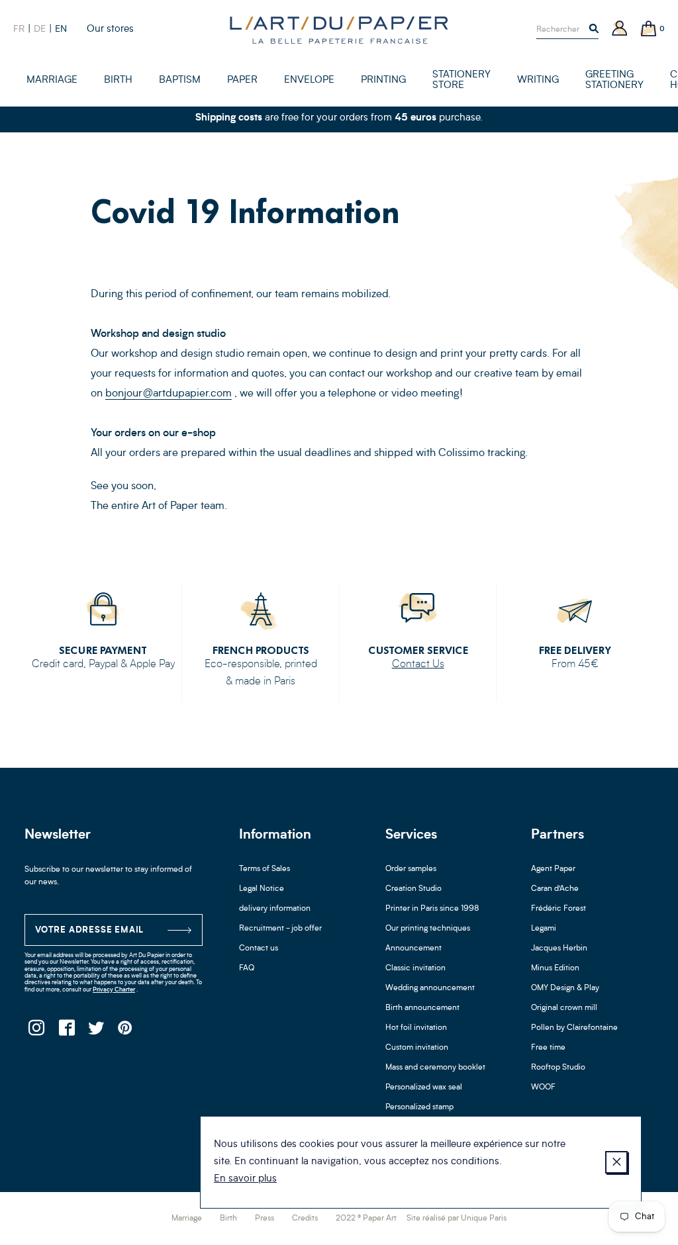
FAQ (246, 968)
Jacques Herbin (559, 948)
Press (264, 1218)
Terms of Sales (264, 869)
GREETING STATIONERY (614, 80)
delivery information (275, 909)
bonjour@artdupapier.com (168, 394)
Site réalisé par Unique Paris (457, 1218)
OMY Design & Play (565, 988)
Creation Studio (413, 889)
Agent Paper (553, 869)
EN (61, 29)
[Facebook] (65, 1031)
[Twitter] (95, 1031)
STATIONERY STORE (461, 80)
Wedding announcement (430, 988)
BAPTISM (180, 80)
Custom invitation (416, 1048)
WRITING (538, 80)
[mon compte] (620, 29)
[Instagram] (36, 1031)
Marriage (186, 1218)
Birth (228, 1218)
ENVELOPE (309, 80)
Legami (543, 929)
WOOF (543, 1087)
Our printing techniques (427, 929)
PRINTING (383, 80)
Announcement (413, 948)
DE (40, 29)
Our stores (110, 29)
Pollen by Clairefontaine (574, 1028)
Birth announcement (422, 1008)
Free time (548, 1048)
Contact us (258, 948)
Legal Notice (261, 889)
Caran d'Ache (555, 889)
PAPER (242, 80)
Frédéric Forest (558, 909)
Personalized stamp (419, 1107)
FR (18, 29)
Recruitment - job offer (280, 929)
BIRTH (118, 80)
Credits (305, 1218)
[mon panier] (649, 29)
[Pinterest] (125, 1031)
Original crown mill (564, 1008)
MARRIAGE (51, 80)
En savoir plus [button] (245, 1179)
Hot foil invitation (416, 1028)
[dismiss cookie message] (616, 1162)
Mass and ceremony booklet (435, 1068)
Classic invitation (415, 968)
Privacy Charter (114, 990)
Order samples (410, 869)
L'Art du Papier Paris (339, 30)
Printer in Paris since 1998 (432, 909)
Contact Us (418, 664)
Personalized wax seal (423, 1087)
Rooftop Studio (558, 1068)
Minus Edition (555, 968)
